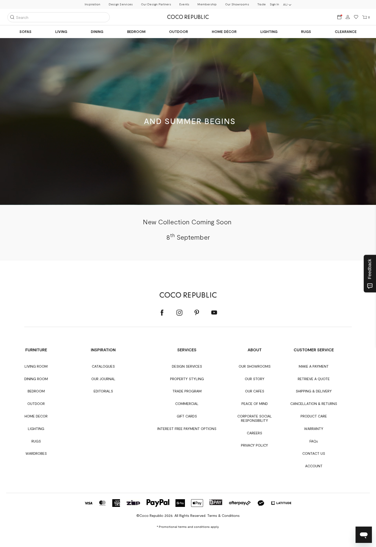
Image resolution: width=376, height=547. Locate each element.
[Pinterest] (196, 313)
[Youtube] (214, 313)
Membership (207, 4)
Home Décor (224, 31)
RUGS (306, 31)
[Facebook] (162, 313)
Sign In (274, 4)
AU (285, 4)
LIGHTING (269, 31)
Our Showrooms (237, 4)
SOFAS (25, 31)
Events (184, 4)
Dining (97, 31)
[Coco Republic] (188, 17)
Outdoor (178, 31)
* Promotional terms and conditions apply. (188, 526)
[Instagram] (179, 313)
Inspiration (93, 4)
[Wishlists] (356, 17)
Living (61, 31)
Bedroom (136, 31)
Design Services (121, 4)
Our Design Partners (156, 4)
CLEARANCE (346, 31)
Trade (261, 4)
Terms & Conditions (223, 515)
